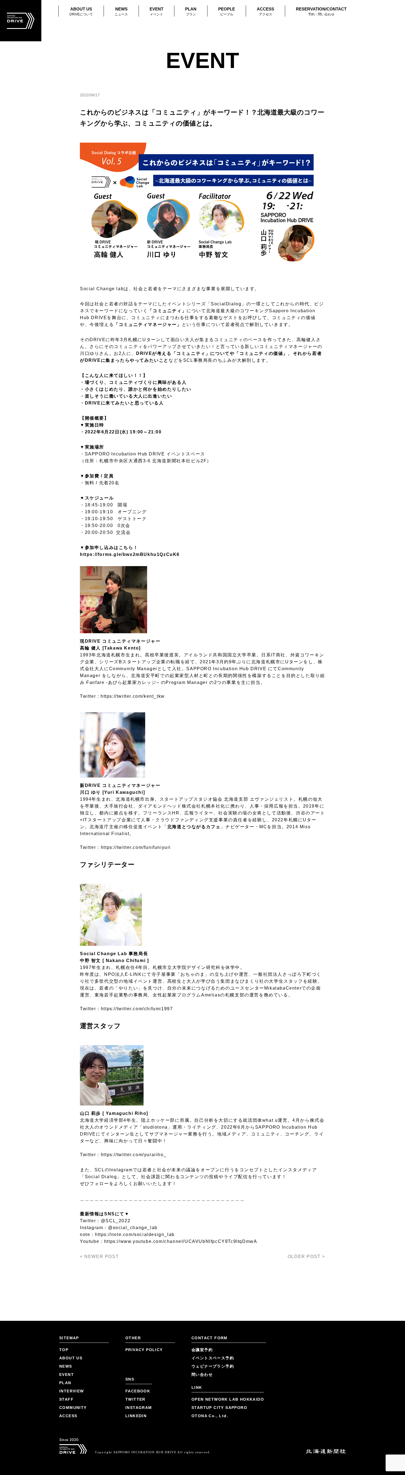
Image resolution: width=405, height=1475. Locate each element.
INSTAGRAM (138, 1407)
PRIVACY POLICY (144, 1350)
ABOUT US (81, 11)
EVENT (156, 11)
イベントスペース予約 (212, 1358)
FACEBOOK (137, 1391)
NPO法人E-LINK (123, 974)
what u (270, 1120)
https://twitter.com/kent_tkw (133, 696)
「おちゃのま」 (193, 974)
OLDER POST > (306, 1256)
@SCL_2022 (115, 1220)
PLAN (190, 11)
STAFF (66, 1399)
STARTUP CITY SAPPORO (219, 1407)
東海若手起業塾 (111, 995)
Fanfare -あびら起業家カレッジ (121, 682)
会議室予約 (202, 1350)
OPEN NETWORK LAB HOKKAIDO (227, 1399)
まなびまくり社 (247, 981)
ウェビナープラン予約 (212, 1366)
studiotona (155, 1127)
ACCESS (265, 11)
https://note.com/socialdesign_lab (135, 1234)
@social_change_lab (133, 1227)
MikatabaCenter (282, 988)
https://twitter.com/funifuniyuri (136, 847)
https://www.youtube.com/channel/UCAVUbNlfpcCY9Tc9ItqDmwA (180, 1241)
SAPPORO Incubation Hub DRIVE (125, 454)
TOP (63, 1350)
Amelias (210, 995)
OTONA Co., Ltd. (209, 1416)
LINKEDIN (136, 1416)
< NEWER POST (99, 1256)
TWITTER (135, 1399)
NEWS (121, 11)
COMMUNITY (73, 1407)
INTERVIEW (71, 1391)
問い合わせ (202, 1374)
